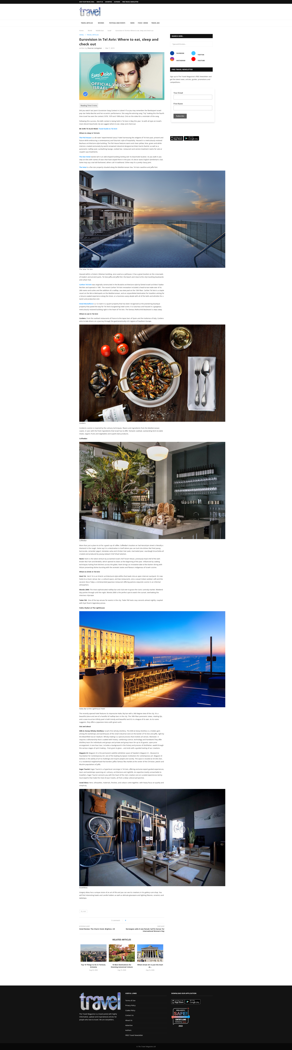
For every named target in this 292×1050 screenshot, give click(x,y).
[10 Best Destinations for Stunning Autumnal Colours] (122, 953)
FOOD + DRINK (143, 23)
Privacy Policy (130, 1005)
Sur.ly (184, 1022)
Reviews (101, 23)
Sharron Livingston (94, 48)
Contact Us (129, 1015)
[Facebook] (206, 2)
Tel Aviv (83, 911)
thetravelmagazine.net (181, 1017)
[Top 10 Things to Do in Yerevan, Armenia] (93, 953)
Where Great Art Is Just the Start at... (150, 966)
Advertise (108, 2)
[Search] (211, 23)
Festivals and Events (117, 23)
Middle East (100, 31)
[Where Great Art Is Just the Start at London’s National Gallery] (150, 953)
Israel (109, 31)
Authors (117, 2)
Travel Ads (155, 23)
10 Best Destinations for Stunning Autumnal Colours (122, 966)
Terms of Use (130, 1000)
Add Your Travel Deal (86, 2)
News (132, 23)
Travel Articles (87, 23)
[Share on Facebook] (128, 920)
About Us (100, 2)
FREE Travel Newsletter (130, 2)
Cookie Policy (130, 1010)
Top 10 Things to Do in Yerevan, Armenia (93, 966)
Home (81, 31)
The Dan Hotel (84, 157)
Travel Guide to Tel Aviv (108, 129)
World (90, 31)
